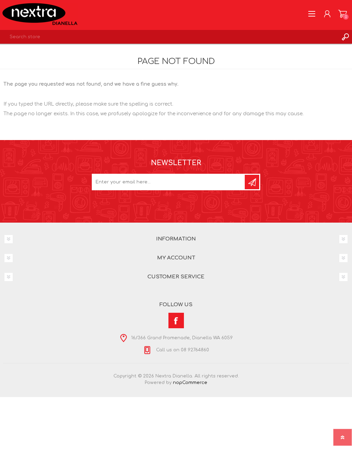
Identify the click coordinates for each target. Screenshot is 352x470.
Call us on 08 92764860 (182, 350)
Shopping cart (342, 13)
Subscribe (252, 182)
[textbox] (169, 37)
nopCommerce (190, 382)
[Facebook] (176, 320)
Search (345, 37)
